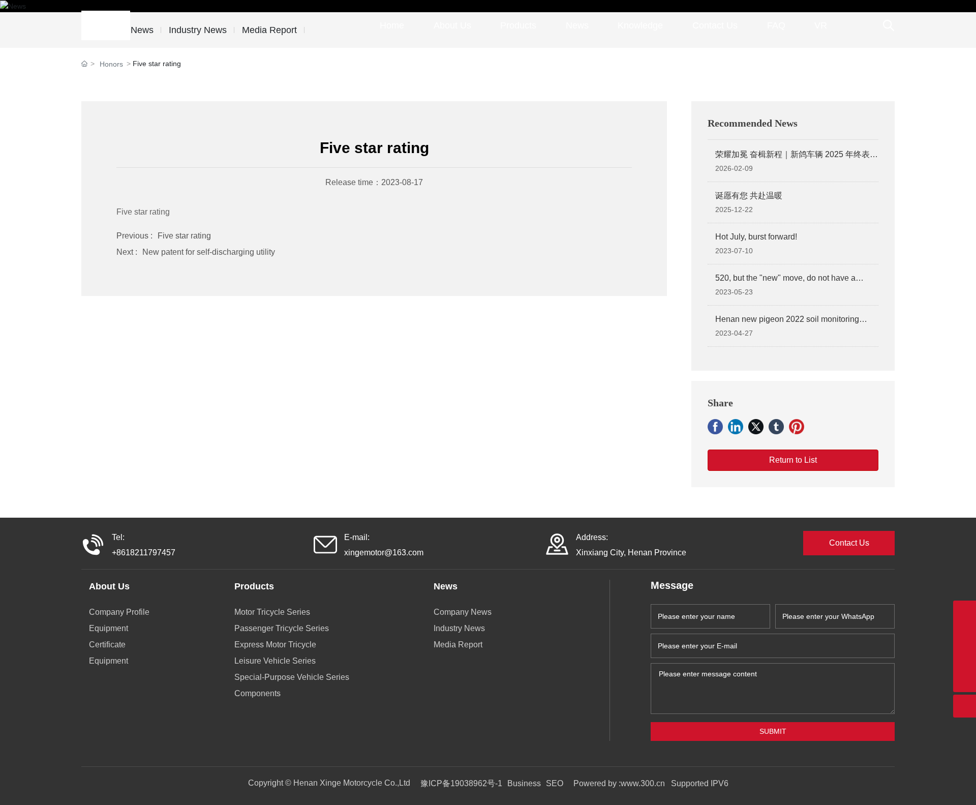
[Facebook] (715, 426)
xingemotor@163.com (383, 552)
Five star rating (184, 235)
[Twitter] (756, 426)
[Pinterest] (796, 426)
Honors (111, 64)
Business (524, 783)
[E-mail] (964, 634)
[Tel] (964, 657)
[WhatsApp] (964, 612)
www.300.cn (644, 783)
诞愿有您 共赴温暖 (748, 195)
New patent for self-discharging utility (208, 252)
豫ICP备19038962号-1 (461, 783)
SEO (554, 783)
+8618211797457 (143, 552)
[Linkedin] (735, 426)
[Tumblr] (776, 426)
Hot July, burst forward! (756, 236)
